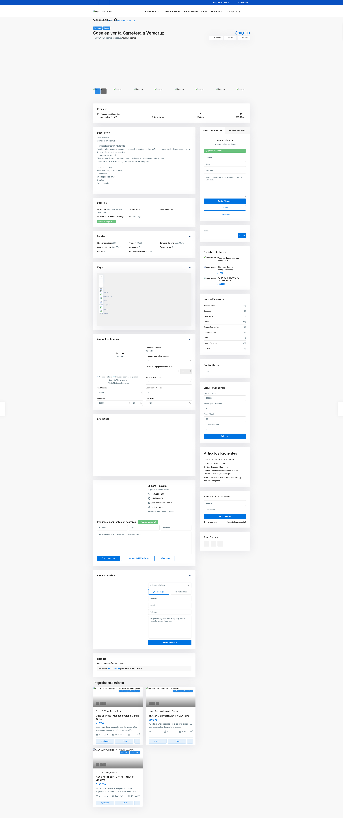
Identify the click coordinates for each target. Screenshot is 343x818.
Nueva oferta (115, 711)
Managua (121, 217)
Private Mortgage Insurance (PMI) (159, 367)
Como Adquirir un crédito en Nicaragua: (219, 459)
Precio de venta (210, 393)
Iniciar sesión (225, 516)
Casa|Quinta (208, 316)
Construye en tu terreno (195, 11)
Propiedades (151, 11)
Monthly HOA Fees (153, 377)
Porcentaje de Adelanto (213, 404)
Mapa (100, 267)
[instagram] (107, 2)
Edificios (207, 338)
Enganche (101, 398)
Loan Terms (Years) (154, 388)
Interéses (150, 398)
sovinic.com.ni (157, 507)
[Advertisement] (171, 63)
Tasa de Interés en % (211, 425)
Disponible (176, 711)
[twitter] (101, 2)
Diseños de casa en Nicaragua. (216, 467)
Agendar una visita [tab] (237, 130)
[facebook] (96, 2)
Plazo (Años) (209, 414)
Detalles (101, 236)
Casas (106, 28)
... (133, 730)
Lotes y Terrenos (172, 11)
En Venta (97, 28)
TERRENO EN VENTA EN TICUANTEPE (169, 715)
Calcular (224, 436)
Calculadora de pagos (108, 339)
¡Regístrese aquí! (210, 522)
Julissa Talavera (157, 486)
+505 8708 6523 (242, 3)
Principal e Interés (153, 348)
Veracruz (132, 38)
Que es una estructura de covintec (217, 463)
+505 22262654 (104, 20)
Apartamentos (209, 306)
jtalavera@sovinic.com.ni (162, 503)
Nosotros (215, 11)
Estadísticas (103, 419)
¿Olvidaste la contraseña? (235, 522)
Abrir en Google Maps (106, 222)
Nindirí (124, 38)
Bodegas (207, 311)
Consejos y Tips (234, 11)
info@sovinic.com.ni (221, 3)
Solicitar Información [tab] (212, 130)
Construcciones (210, 332)
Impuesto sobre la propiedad (157, 356)
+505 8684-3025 (158, 498)
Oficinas (207, 348)
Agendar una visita (106, 575)
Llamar (137, 558)
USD (207, 371)
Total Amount (102, 388)
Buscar (206, 231)
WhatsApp (165, 558)
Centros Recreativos (211, 327)
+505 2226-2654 (158, 494)
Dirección (102, 203)
